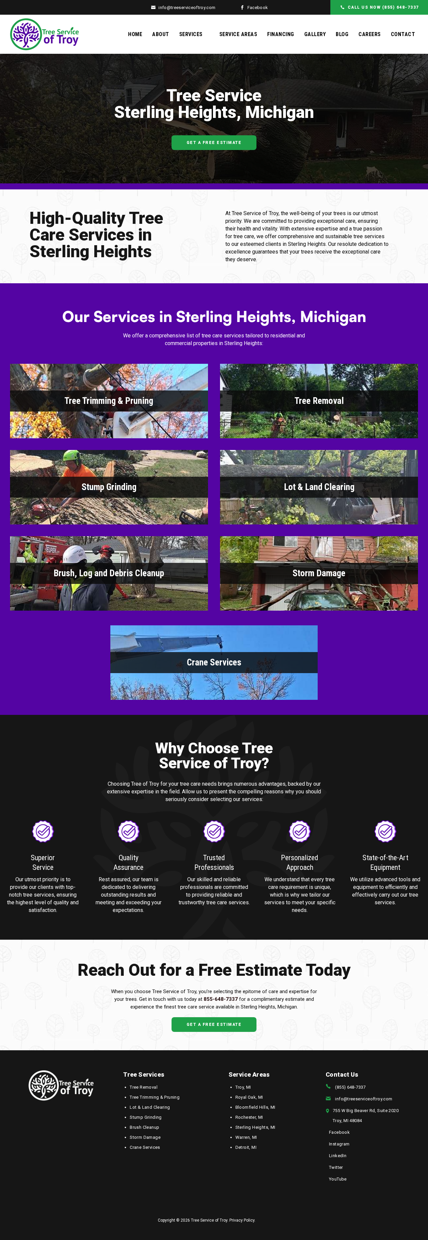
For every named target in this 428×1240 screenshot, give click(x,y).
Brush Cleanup (144, 1127)
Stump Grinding (109, 487)
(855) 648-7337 (350, 1087)
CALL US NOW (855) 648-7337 (383, 7)
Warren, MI (246, 1137)
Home (135, 34)
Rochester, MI (249, 1117)
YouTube (338, 1179)
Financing (280, 34)
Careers (369, 34)
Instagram (339, 1143)
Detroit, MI (245, 1147)
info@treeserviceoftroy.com (186, 7)
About (160, 34)
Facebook (257, 7)
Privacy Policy (241, 1220)
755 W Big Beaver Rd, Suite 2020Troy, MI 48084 (366, 1115)
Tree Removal (319, 401)
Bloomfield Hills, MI (255, 1107)
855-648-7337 (221, 999)
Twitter (336, 1167)
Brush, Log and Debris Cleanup (109, 573)
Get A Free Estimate (214, 142)
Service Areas (238, 34)
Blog (342, 34)
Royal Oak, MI (249, 1097)
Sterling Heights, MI (255, 1127)
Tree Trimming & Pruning (109, 401)
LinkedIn (337, 1155)
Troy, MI (243, 1087)
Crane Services (214, 662)
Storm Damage (319, 573)
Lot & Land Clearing (319, 487)
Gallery (315, 34)
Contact (403, 34)
